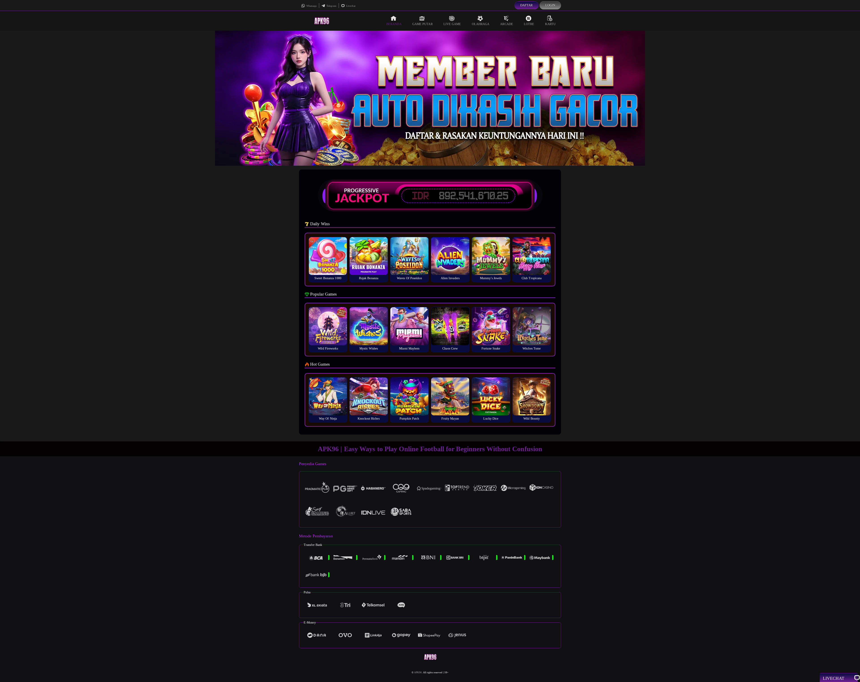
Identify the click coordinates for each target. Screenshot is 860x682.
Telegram (331, 5)
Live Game (452, 24)
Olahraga (481, 24)
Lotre (529, 24)
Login (550, 5)
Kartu (550, 24)
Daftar (526, 5)
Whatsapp (311, 5)
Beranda (394, 24)
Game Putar (422, 24)
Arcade (506, 24)
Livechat (350, 5)
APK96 (418, 672)
